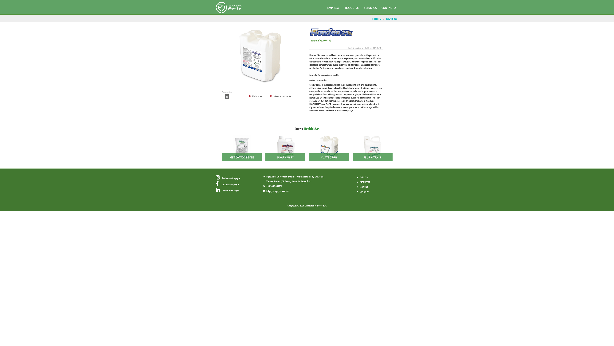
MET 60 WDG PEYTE (242, 157)
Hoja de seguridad (280, 96)
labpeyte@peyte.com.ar (277, 191)
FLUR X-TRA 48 (373, 157)
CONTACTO (364, 191)
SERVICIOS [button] (370, 8)
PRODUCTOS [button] (351, 8)
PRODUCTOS (365, 182)
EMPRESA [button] (333, 8)
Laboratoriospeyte (229, 184)
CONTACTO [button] (389, 8)
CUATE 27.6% (329, 157)
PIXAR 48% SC (285, 157)
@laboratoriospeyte (230, 178)
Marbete (255, 96)
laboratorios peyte (229, 190)
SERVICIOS (364, 186)
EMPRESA (364, 177)
